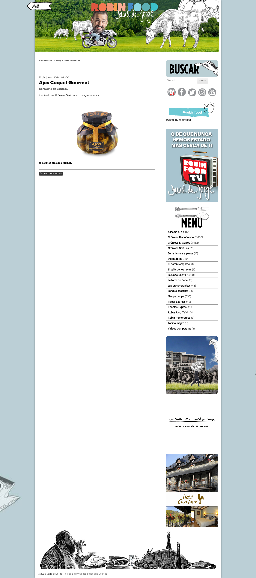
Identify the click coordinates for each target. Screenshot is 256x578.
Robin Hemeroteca (179, 318)
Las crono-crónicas (179, 285)
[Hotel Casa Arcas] (192, 526)
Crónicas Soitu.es (178, 248)
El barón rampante (179, 264)
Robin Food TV (177, 312)
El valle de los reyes (179, 269)
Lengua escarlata (90, 95)
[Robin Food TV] (192, 201)
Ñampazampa (176, 296)
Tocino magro (176, 323)
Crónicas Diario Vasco (67, 95)
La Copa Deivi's (177, 275)
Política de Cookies (97, 574)
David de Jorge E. (56, 89)
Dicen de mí (175, 259)
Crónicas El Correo (179, 243)
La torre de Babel (178, 280)
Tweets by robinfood (178, 120)
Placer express (177, 302)
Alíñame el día (176, 232)
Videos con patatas (179, 328)
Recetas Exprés (177, 307)
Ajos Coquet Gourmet (64, 82)
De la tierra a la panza (180, 253)
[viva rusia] (192, 393)
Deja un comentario (51, 173)
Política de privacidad (75, 574)
